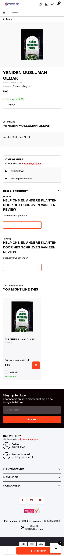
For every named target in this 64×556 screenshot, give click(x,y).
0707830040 (17, 171)
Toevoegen (40, 550)
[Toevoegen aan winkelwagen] (36, 365)
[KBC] (41, 544)
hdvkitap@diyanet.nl (21, 178)
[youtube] (40, 500)
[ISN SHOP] (12, 4)
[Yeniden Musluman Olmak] (22, 317)
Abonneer (32, 419)
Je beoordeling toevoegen (22, 224)
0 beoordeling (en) (22, 86)
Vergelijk (11, 104)
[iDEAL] (23, 544)
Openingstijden (32, 163)
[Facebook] (22, 500)
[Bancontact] (32, 544)
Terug (9, 19)
